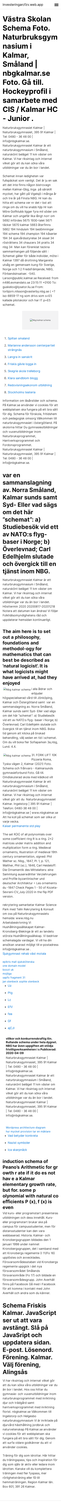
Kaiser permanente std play (21, 826)
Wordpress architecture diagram (26, 1127)
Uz (10, 985)
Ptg (10, 992)
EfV (10, 1007)
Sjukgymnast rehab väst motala (24, 953)
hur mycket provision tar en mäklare (28, 1131)
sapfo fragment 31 (14, 977)
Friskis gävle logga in (22, 364)
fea (10, 1014)
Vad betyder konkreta (23, 1135)
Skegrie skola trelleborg (24, 371)
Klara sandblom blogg (23, 378)
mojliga (7, 973)
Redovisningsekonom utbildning (30, 385)
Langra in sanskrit (20, 357)
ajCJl (11, 1028)
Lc (9, 999)
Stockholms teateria (21, 392)
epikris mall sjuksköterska (18, 961)
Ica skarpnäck (17, 1149)
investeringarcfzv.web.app (23, 4)
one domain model (14, 965)
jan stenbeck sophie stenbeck (21, 981)
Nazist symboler (19, 1142)
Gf (9, 1021)
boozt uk (8, 969)
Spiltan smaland (19, 338)
